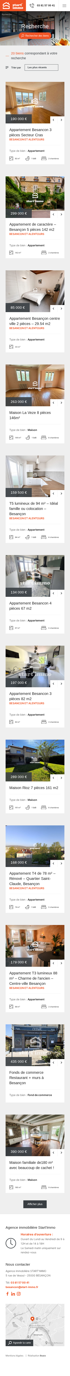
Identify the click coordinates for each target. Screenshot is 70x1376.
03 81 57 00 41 (20, 1282)
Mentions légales (14, 1356)
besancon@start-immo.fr (22, 1287)
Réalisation (37, 1356)
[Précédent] (53, 119)
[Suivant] (60, 119)
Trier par (16, 67)
